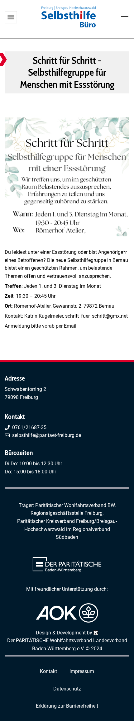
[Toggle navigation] (124, 17)
